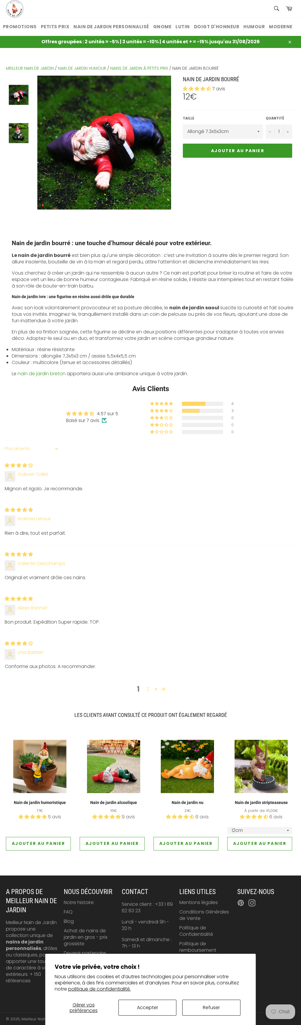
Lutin (182, 27)
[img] (19, 465)
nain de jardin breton (42, 373)
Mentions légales (198, 902)
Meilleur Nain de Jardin (43, 1018)
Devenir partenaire (85, 953)
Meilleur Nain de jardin (30, 68)
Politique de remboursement (197, 946)
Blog (69, 921)
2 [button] (147, 689)
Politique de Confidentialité (196, 931)
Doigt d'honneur (217, 27)
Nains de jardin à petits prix (139, 68)
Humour (254, 27)
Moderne (280, 27)
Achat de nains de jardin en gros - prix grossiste (85, 937)
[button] (197, 88)
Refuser (211, 1007)
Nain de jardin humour (82, 68)
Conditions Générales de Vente (204, 915)
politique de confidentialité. (99, 989)
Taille (188, 118)
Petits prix (55, 27)
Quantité (275, 118)
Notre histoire (79, 902)
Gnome (162, 27)
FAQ (68, 911)
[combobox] (276, 9)
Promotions (20, 27)
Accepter (147, 1007)
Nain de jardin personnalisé (111, 27)
